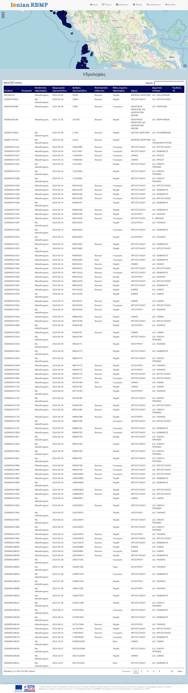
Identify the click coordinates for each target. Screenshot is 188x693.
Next (180, 671)
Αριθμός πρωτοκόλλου (79, 89)
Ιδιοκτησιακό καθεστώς (101, 89)
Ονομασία (27, 90)
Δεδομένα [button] (122, 4)
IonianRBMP (97, 689)
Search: (149, 83)
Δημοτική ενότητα (157, 89)
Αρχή (95, 4)
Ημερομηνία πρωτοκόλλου (59, 89)
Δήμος (134, 90)
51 (172, 671)
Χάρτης (138, 4)
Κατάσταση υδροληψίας (41, 89)
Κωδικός (8, 90)
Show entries (13, 83)
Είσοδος (171, 4)
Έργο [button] (107, 4)
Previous (126, 671)
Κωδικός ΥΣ (177, 89)
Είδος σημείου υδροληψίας (120, 89)
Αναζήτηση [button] (154, 4)
